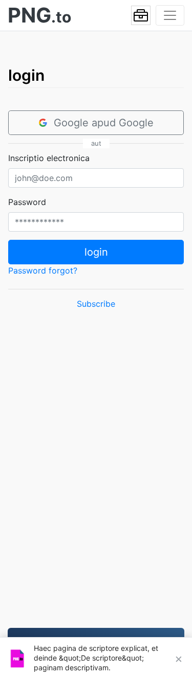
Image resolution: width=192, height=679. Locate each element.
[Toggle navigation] (170, 15)
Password (27, 202)
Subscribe (96, 304)
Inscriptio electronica (49, 158)
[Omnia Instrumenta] (141, 15)
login (96, 252)
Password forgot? (42, 270)
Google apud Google (104, 123)
